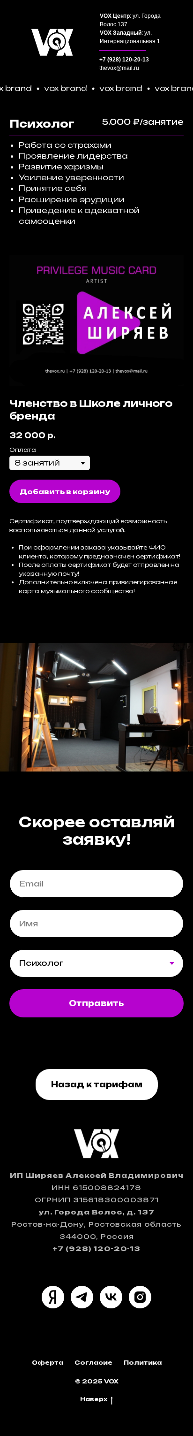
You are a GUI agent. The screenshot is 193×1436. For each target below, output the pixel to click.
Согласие (93, 1362)
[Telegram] (82, 1297)
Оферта (47, 1362)
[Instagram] (140, 1297)
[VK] (111, 1297)
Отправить (96, 1003)
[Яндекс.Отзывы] (53, 1297)
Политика (143, 1362)
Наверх (93, 1399)
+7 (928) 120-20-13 (124, 59)
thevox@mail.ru (119, 68)
